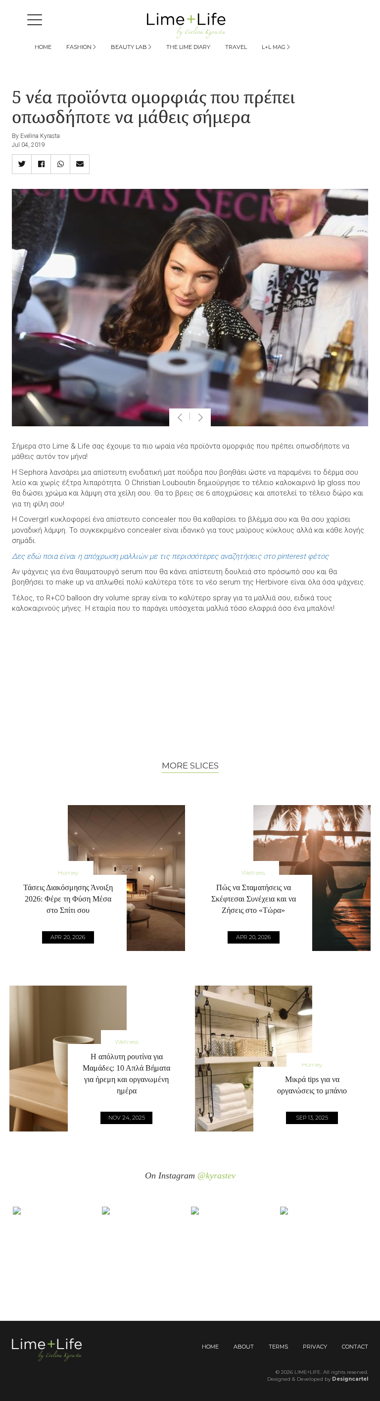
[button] (22, 164)
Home (43, 47)
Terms (278, 1346)
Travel (236, 47)
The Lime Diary (188, 47)
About (244, 1346)
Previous (179, 417)
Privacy (315, 1346)
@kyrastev (216, 1175)
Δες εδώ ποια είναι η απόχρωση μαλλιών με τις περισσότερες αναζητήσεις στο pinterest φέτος (170, 556)
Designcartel (350, 1379)
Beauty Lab (129, 47)
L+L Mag (274, 47)
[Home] (190, 25)
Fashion (79, 47)
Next (200, 417)
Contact (355, 1346)
